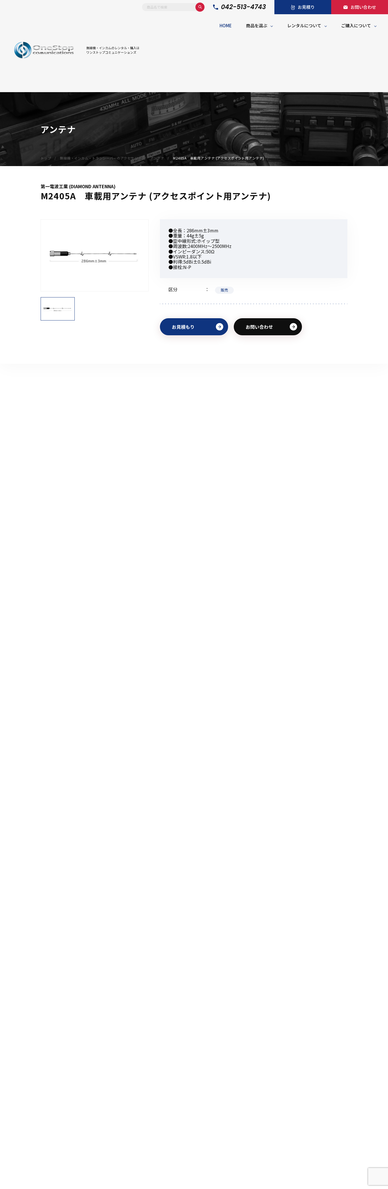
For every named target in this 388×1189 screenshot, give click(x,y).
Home (226, 25)
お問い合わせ (259, 326)
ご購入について (356, 25)
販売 (224, 290)
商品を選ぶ (256, 25)
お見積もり (183, 326)
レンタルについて (304, 25)
